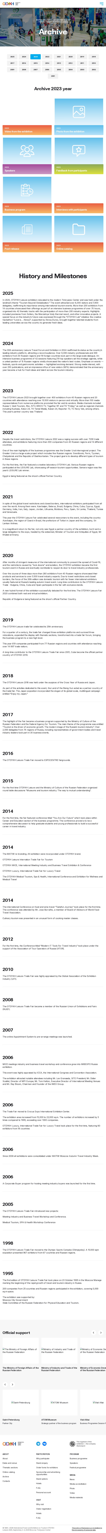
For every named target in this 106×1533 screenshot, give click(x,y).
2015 (35, 63)
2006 (47, 70)
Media (72, 1475)
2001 (53, 76)
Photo (72, 1488)
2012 (70, 63)
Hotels (38, 1483)
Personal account (43, 1492)
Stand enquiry (42, 1463)
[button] (93, 1332)
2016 (24, 63)
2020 (71, 57)
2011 (82, 63)
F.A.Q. (38, 1488)
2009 (12, 70)
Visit (38, 1500)
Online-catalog (9, 1472)
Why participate (42, 1458)
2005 (59, 70)
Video (72, 1493)
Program (74, 1454)
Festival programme (78, 1467)
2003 (82, 70)
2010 (94, 63)
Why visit (40, 1504)
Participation (43, 1454)
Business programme (78, 1458)
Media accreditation (78, 1484)
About (6, 1454)
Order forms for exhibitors (47, 1467)
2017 (12, 63)
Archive (6, 1476)
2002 (94, 70)
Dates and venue (10, 1463)
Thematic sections (10, 1467)
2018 (94, 57)
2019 (82, 57)
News (72, 1479)
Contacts (6, 1481)
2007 (35, 70)
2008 (24, 70)
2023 (36, 57)
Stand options (42, 1479)
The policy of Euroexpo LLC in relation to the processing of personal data (87, 1529)
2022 (47, 57)
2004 (71, 70)
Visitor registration (43, 1509)
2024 (24, 57)
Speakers (74, 1463)
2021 (59, 57)
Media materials (76, 1497)
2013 (59, 63)
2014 (47, 63)
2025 (12, 57)
